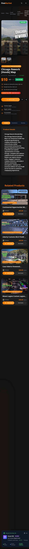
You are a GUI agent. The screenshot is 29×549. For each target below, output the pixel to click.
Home (2, 13)
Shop (7, 13)
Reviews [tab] (23, 123)
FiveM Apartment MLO (20, 13)
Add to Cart (11, 99)
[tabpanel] (14, 150)
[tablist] (14, 123)
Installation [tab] (14, 123)
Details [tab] (6, 123)
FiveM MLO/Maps (13, 13)
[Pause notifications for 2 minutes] (25, 533)
